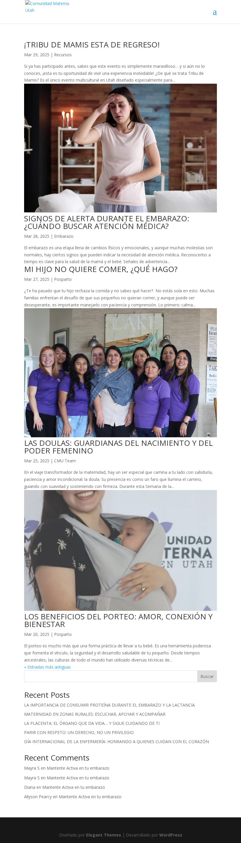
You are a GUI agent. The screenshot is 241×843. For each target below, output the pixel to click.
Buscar (207, 676)
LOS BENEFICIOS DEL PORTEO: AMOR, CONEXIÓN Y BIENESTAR (118, 620)
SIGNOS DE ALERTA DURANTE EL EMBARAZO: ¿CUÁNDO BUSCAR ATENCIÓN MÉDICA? (106, 222)
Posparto (63, 279)
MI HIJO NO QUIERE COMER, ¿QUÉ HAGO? (101, 269)
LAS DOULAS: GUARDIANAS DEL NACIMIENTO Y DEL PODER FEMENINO (118, 447)
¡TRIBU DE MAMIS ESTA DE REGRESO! (92, 44)
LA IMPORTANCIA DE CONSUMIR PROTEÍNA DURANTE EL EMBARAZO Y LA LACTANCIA (109, 705)
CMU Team (65, 460)
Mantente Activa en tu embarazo (78, 768)
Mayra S (32, 768)
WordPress (170, 835)
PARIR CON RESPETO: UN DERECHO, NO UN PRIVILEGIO (79, 732)
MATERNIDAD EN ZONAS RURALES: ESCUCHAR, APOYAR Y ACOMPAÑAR (94, 714)
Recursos (63, 54)
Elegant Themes (103, 835)
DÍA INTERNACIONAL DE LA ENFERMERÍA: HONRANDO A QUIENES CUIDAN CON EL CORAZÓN (116, 741)
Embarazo (63, 236)
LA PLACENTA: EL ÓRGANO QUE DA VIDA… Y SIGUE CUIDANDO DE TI (92, 723)
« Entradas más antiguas (47, 667)
